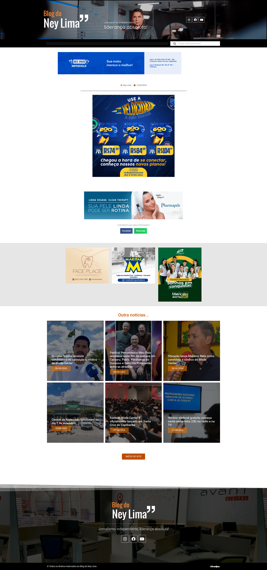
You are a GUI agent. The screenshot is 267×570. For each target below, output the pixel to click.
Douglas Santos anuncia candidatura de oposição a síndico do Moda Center (74, 359)
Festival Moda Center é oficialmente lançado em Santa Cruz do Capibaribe (130, 421)
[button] (126, 231)
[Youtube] (201, 20)
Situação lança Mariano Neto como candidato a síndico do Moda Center (191, 359)
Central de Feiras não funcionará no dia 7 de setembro (75, 421)
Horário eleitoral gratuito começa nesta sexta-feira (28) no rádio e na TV (191, 421)
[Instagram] (189, 20)
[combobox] (195, 43)
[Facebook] (195, 20)
